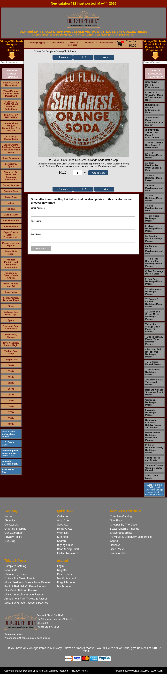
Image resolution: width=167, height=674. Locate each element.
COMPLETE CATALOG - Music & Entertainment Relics (154, 96)
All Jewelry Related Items (11, 137)
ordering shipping (15, 528)
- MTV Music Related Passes (153, 363)
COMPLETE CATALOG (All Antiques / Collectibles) (11, 105)
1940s (11, 394)
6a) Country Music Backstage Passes (153, 238)
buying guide (65, 545)
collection (63, 516)
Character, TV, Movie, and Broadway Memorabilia (11, 176)
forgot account (66, 582)
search (61, 540)
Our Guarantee (57, 43)
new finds (116, 520)
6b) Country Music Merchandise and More (154, 250)
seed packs (117, 549)
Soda (11, 306)
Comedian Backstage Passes (150, 402)
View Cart (72, 45)
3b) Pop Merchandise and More (154, 208)
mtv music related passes (20, 590)
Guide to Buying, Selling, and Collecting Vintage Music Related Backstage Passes (154, 490)
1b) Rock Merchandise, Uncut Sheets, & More (153, 166)
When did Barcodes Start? (10, 462)
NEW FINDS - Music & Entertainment (152, 85)
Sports (11, 320)
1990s (11, 424)
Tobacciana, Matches (11, 335)
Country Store (11, 191)
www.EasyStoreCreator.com (145, 670)
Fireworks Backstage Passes (150, 412)
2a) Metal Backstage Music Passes (153, 178)
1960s (11, 406)
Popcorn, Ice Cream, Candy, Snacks (11, 275)
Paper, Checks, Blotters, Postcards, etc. (10, 234)
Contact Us (89, 43)
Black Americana (10, 158)
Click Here (69, 51)
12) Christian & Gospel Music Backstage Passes (152, 315)
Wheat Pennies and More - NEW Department (11, 93)
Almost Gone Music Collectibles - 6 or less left (154, 121)
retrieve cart (65, 528)
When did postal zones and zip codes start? (10, 453)
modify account (66, 578)
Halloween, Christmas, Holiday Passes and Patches (153, 424)
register (62, 570)
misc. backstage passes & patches (26, 602)
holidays (115, 545)
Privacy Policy (106, 43)
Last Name (36, 234)
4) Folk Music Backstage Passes (152, 218)
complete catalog (121, 516)
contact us (11, 524)
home (8, 516)
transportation (118, 553)
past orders (64, 574)
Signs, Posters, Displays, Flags (11, 299)
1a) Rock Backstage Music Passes (153, 155)
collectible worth (67, 553)
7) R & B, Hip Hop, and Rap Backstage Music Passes (153, 262)
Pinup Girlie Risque (11, 252)
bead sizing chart (68, 549)
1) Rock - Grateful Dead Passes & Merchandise (154, 145)
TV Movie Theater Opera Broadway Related (154, 468)
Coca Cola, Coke (11, 185)
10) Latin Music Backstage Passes (153, 291)
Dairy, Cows (11, 197)
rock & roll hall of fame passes (25, 586)
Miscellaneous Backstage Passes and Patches (152, 436)
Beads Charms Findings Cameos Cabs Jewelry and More (11, 148)
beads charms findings (124, 528)
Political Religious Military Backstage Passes (154, 449)
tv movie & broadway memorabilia (131, 536)
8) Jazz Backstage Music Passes (154, 272)
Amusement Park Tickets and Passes (154, 382)
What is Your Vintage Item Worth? (8, 434)
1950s (11, 400)
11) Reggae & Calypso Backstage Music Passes (153, 303)
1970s (11, 412)
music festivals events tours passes (27, 582)
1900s (11, 371)
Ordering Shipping (37, 43)
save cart (63, 524)
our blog (9, 540)
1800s (11, 365)
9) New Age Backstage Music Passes (153, 281)
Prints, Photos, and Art (11, 284)
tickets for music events (20, 578)
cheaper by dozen (15, 574)
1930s (11, 389)
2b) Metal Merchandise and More (154, 188)
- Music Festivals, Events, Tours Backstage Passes (154, 340)
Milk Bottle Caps (11, 220)
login (60, 566)
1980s (11, 418)
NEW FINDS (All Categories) (11, 83)
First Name (36, 221)
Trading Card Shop (10, 352)
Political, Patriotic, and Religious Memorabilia (11, 263)
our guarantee (13, 532)
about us (10, 520)
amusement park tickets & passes (26, 598)
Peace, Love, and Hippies (11, 244)
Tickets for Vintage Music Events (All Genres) (152, 328)
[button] (63, 57)
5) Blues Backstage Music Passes (153, 228)
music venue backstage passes (24, 594)
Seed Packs (11, 292)
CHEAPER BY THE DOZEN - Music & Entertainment (152, 134)
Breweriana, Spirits (11, 165)
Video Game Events (151, 476)
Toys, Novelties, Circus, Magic (11, 344)
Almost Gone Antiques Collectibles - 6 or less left (11, 127)
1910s (11, 377)
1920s (11, 383)
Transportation (11, 359)
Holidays (11, 209)
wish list (62, 532)
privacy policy (13, 536)
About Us (74, 43)
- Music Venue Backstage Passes (152, 372)
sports (114, 540)
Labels (11, 203)
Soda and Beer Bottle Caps (11, 313)
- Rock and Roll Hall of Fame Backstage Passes (153, 353)
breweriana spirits (121, 532)
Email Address (38, 208)
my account (64, 586)
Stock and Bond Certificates (11, 327)
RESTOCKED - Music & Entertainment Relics (152, 109)
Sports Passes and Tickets (152, 459)
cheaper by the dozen (124, 524)
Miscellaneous (11, 226)
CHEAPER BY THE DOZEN (11, 116)
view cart (63, 520)
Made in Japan (11, 215)
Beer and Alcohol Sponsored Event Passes (154, 392)
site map (62, 536)
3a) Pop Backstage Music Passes (153, 198)
